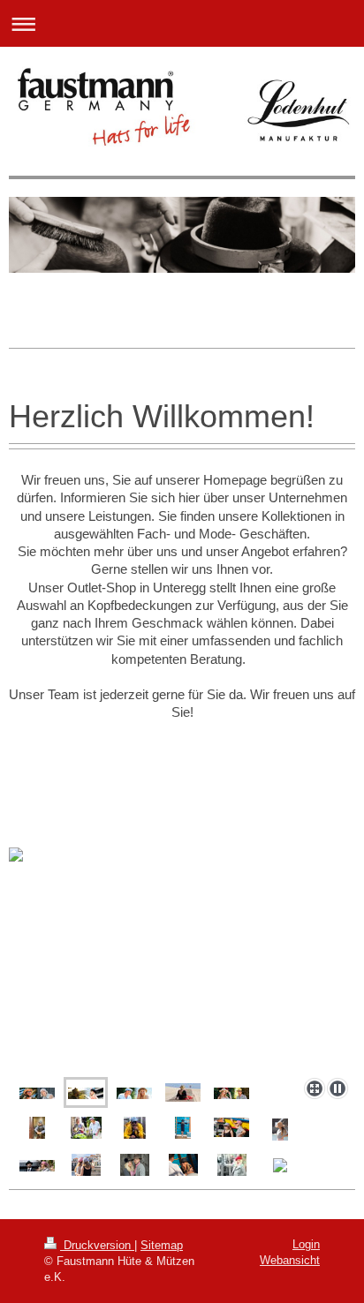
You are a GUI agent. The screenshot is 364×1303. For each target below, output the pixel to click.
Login (306, 1244)
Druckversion (97, 1245)
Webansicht (290, 1260)
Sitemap (161, 1245)
